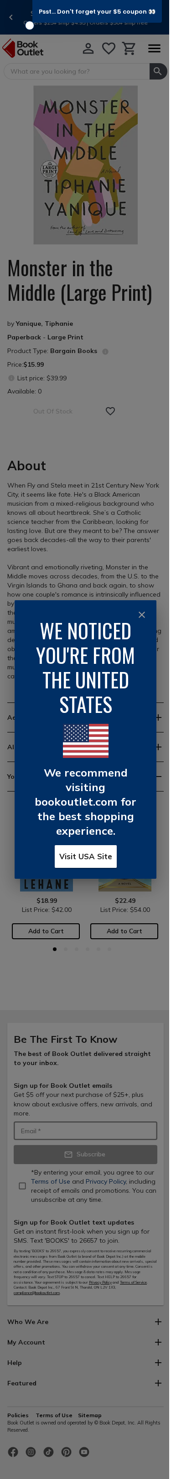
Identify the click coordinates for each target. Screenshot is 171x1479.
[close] (142, 615)
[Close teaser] (29, 25)
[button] (97, 11)
